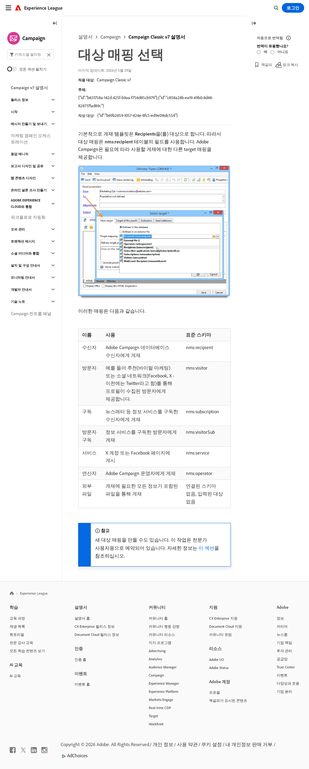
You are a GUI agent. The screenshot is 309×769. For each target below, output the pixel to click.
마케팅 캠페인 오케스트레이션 (31, 139)
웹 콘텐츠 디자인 (23, 178)
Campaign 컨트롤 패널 (31, 313)
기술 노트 (18, 301)
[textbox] (30, 54)
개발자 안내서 (21, 289)
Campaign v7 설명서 (29, 87)
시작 (14, 112)
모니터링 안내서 (23, 277)
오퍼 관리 (18, 229)
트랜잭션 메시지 (23, 241)
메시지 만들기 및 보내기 (29, 124)
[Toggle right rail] (253, 23)
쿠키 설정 (211, 744)
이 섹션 (206, 548)
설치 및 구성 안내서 (25, 265)
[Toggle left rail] (55, 23)
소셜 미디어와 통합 (25, 253)
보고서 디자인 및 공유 (27, 166)
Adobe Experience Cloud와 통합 (25, 203)
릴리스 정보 (19, 100)
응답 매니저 (19, 154)
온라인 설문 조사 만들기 (29, 190)
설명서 (85, 37)
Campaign (110, 37)
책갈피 (266, 64)
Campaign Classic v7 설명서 (157, 37)
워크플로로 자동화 (28, 217)
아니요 (282, 51)
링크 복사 (290, 64)
